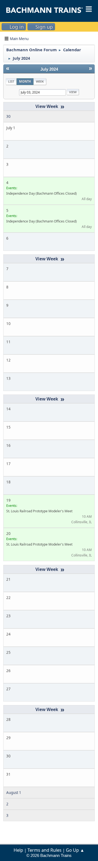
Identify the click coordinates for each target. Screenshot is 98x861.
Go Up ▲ (75, 850)
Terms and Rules (44, 850)
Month (25, 81)
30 (8, 116)
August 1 (13, 792)
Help (18, 850)
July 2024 (49, 69)
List (11, 81)
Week (40, 81)
